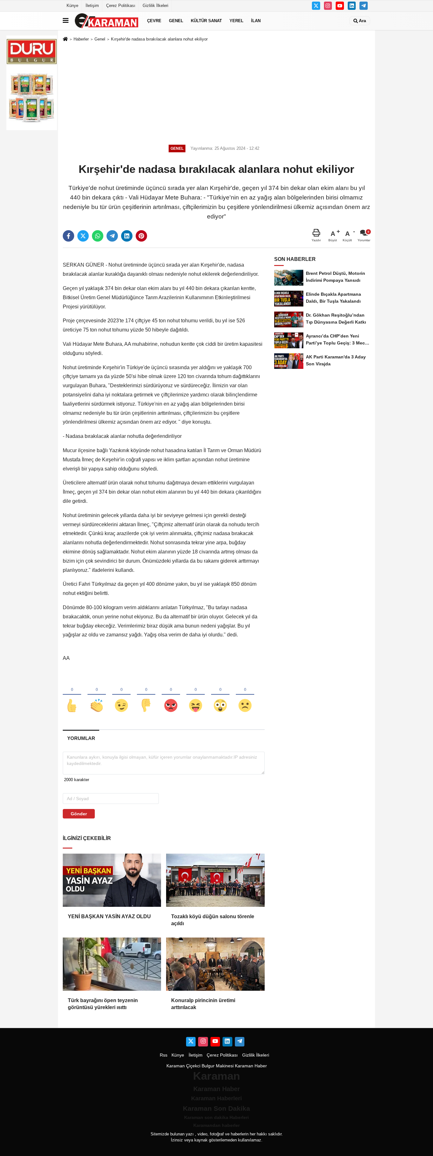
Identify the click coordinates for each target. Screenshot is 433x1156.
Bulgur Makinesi (218, 1066)
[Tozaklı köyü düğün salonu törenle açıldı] (215, 880)
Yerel (236, 20)
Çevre (154, 20)
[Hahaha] (195, 695)
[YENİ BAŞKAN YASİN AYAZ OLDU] (112, 880)
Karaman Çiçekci (183, 1066)
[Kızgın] (171, 695)
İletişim (92, 5)
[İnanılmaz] (220, 695)
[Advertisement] (216, 92)
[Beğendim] (72, 695)
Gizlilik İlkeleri (155, 5)
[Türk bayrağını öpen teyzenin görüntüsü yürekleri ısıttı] (112, 964)
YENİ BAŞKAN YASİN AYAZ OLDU (109, 916)
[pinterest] (141, 236)
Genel (176, 20)
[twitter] (83, 236)
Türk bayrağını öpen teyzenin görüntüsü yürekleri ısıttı (103, 1004)
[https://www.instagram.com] (328, 6)
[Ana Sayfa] (65, 39)
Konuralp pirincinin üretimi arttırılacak (203, 1004)
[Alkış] (96, 695)
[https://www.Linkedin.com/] (352, 6)
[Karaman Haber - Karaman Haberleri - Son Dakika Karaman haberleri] (106, 21)
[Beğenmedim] (146, 695)
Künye (72, 5)
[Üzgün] (245, 695)
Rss (163, 1055)
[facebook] (68, 236)
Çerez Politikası (120, 5)
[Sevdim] (121, 695)
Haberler (81, 39)
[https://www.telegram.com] (363, 6)
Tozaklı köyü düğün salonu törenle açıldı (212, 920)
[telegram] (112, 236)
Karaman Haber (251, 1066)
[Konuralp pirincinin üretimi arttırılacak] (215, 964)
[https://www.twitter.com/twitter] (316, 6)
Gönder (79, 813)
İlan (256, 20)
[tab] (81, 738)
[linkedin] (126, 236)
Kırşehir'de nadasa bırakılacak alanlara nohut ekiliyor (159, 39)
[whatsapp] (97, 236)
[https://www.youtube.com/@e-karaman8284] (340, 6)
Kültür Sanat (206, 20)
